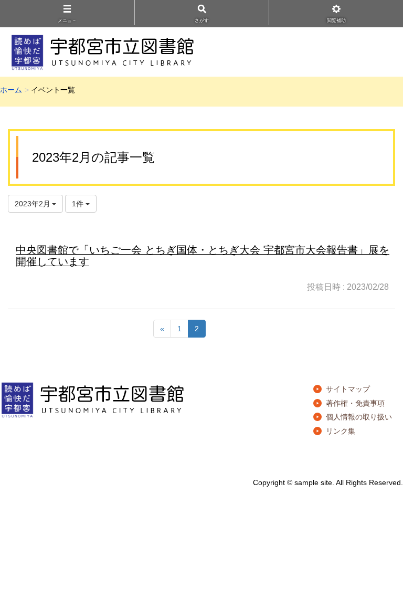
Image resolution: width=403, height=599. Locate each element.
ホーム (11, 90)
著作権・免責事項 (355, 403)
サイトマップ (348, 389)
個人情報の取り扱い (359, 417)
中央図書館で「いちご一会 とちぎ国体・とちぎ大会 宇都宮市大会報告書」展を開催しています (202, 255)
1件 (79, 203)
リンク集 (340, 431)
